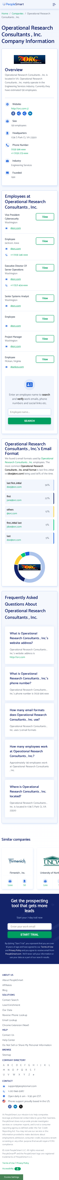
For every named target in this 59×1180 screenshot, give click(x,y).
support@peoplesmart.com (22, 1086)
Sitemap (6, 1055)
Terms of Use (47, 947)
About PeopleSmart (12, 980)
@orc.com (16, 228)
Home (5, 14)
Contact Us (8, 1035)
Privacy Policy (15, 950)
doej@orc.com (14, 487)
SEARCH (29, 420)
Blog (4, 990)
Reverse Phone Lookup (14, 1015)
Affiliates (7, 985)
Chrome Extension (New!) (15, 1025)
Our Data (7, 1010)
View (45, 217)
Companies (18, 14)
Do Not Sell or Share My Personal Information (26, 1045)
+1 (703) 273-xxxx (19, 153)
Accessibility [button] (8, 1169)
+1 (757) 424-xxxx (19, 285)
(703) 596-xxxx (18, 149)
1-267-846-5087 (16, 1091)
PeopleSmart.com (13, 954)
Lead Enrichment (11, 1005)
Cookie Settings (11, 1177)
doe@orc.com (14, 540)
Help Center (8, 1040)
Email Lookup (9, 1020)
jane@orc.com (14, 500)
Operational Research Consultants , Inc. (29, 460)
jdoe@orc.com (14, 527)
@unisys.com (17, 367)
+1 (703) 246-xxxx (19, 255)
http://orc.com (18, 109)
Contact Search (10, 1000)
